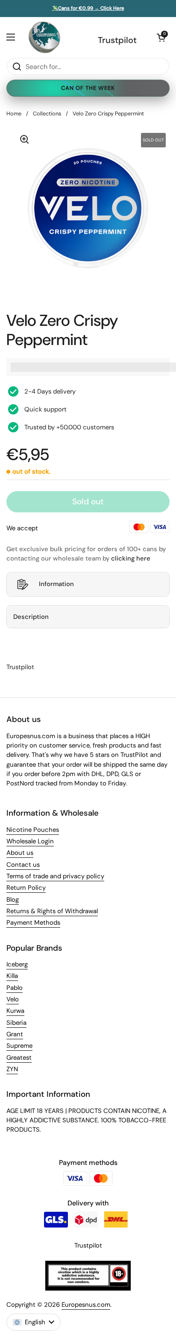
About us (19, 852)
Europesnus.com (86, 1304)
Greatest (19, 1057)
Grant (14, 1034)
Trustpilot (117, 40)
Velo (12, 999)
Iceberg (17, 964)
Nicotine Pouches (32, 829)
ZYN (12, 1069)
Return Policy (26, 887)
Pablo (14, 987)
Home (13, 113)
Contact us (23, 864)
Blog (12, 899)
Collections (47, 113)
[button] (161, 37)
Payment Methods (33, 922)
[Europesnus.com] (44, 37)
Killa (12, 976)
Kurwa (15, 1010)
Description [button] (31, 616)
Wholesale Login (30, 841)
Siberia (16, 1022)
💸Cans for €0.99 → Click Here (88, 8)
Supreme (19, 1045)
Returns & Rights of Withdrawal (52, 911)
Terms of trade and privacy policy (55, 876)
